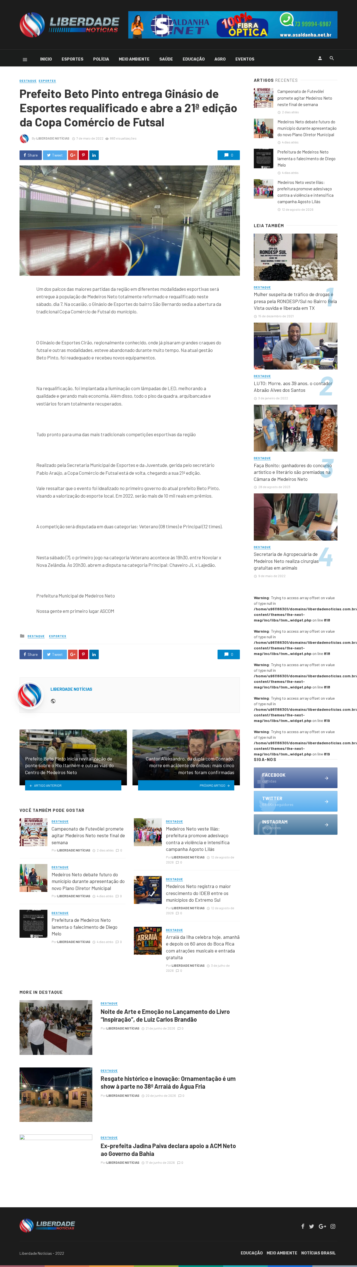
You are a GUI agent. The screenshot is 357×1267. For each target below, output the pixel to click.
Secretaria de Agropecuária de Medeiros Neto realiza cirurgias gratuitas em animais (286, 561)
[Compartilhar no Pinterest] (83, 155)
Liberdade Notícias (52, 138)
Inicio (46, 59)
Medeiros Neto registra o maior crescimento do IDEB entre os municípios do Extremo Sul (198, 893)
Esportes (72, 59)
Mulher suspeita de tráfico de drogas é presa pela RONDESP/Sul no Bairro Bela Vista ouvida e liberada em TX (295, 301)
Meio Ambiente (134, 59)
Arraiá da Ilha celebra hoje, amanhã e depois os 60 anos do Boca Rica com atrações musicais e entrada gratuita (203, 947)
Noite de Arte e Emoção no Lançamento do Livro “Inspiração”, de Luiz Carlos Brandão (165, 1015)
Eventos (244, 59)
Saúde (166, 59)
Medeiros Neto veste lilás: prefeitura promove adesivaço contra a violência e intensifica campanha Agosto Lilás (198, 839)
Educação (194, 59)
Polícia (101, 59)
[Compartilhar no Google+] (73, 155)
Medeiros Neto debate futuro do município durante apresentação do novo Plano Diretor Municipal (88, 881)
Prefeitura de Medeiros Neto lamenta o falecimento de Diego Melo (84, 927)
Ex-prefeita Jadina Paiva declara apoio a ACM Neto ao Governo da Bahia (168, 1149)
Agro (220, 59)
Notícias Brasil (318, 1253)
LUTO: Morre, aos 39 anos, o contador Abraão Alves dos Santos (293, 386)
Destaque (28, 80)
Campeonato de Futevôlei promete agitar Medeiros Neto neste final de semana (88, 835)
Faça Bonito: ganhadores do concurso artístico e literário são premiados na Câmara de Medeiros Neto (293, 472)
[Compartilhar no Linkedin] (94, 155)
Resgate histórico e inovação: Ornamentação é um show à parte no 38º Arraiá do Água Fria (168, 1082)
